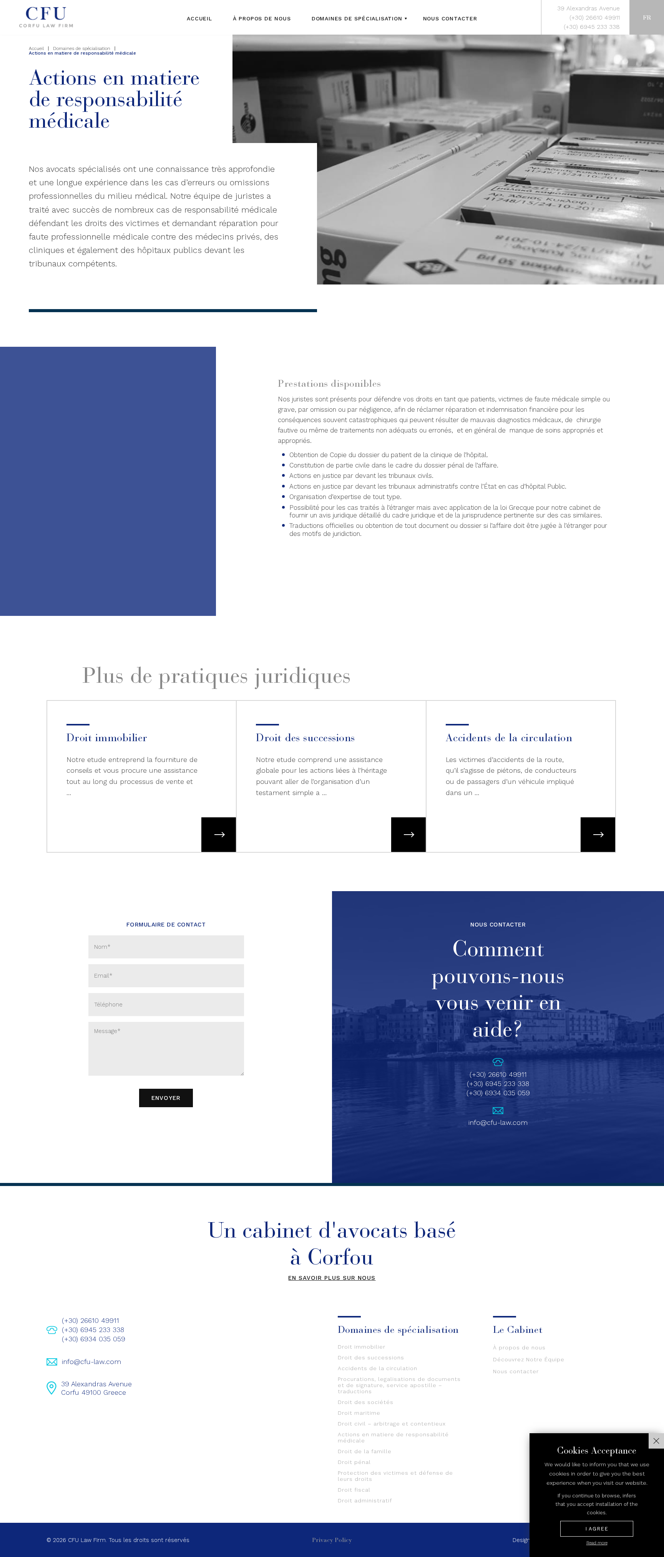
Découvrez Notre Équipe (528, 1359)
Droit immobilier (361, 1347)
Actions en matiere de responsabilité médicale (393, 1437)
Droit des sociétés (365, 1402)
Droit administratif (365, 1500)
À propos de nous (262, 18)
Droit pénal (354, 1462)
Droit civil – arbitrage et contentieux (392, 1424)
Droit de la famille (365, 1451)
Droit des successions (371, 1357)
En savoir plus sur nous (331, 1277)
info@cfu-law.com (498, 1122)
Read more (597, 1542)
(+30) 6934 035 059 (498, 1093)
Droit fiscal (354, 1490)
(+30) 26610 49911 (594, 17)
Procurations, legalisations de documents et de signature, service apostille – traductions (399, 1385)
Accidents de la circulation (377, 1368)
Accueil (199, 18)
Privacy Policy (332, 1540)
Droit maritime (359, 1413)
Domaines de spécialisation (357, 18)
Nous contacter (450, 18)
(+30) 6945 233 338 (592, 26)
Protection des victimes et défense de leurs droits (395, 1476)
